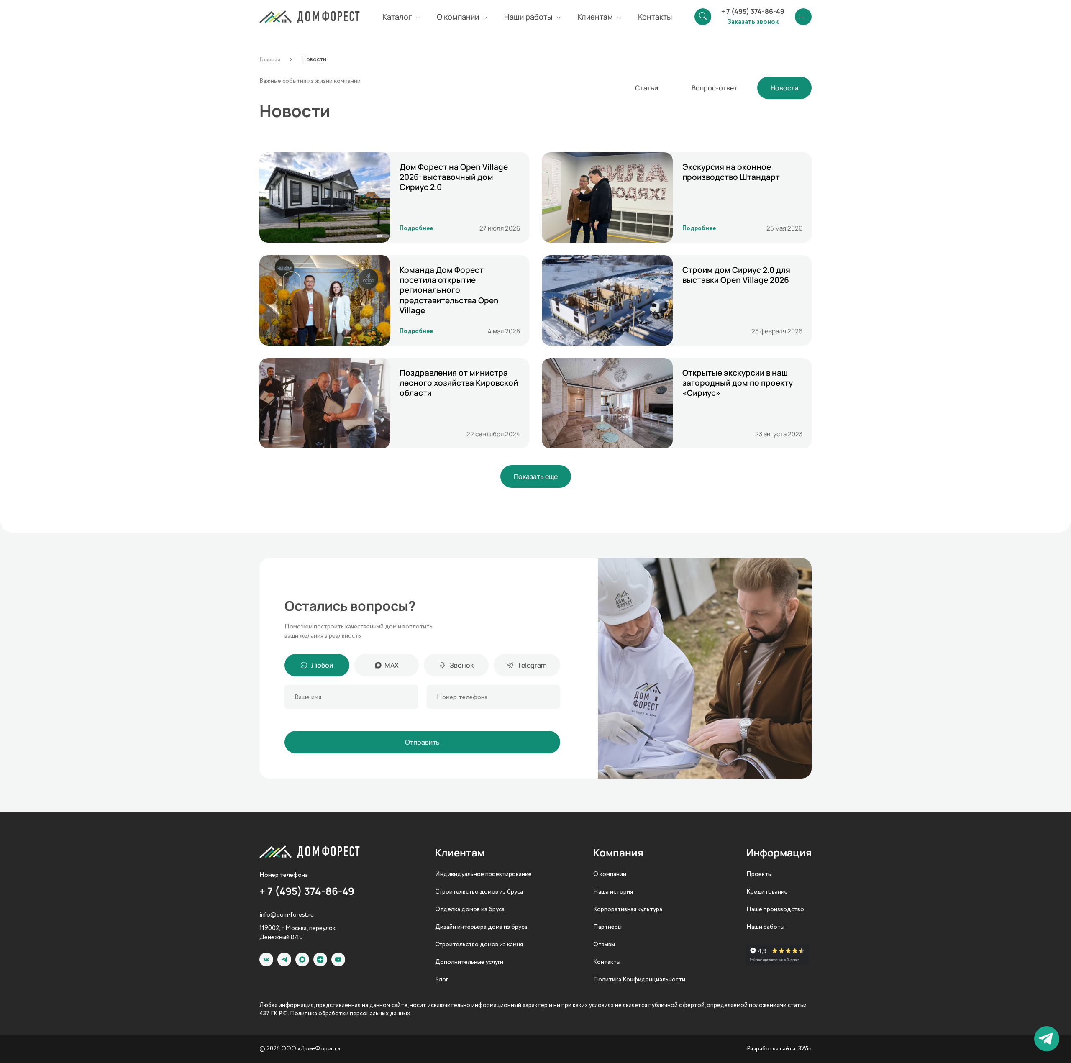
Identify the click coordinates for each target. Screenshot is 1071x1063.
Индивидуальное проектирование (483, 874)
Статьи (646, 87)
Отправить (422, 742)
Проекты (759, 874)
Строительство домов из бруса (479, 892)
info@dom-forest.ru (286, 915)
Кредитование (767, 892)
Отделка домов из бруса (470, 909)
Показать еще (536, 476)
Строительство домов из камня (479, 944)
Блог (441, 979)
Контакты (655, 17)
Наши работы (765, 927)
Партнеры (607, 927)
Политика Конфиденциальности (639, 979)
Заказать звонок (753, 21)
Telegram (532, 665)
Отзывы (604, 944)
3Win (805, 1049)
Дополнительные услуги (469, 962)
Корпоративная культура (627, 909)
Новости (784, 87)
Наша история (613, 892)
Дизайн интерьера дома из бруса (481, 927)
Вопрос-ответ (714, 87)
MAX (391, 665)
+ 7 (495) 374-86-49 (752, 11)
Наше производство (775, 909)
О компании (609, 874)
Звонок (462, 665)
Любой (322, 665)
